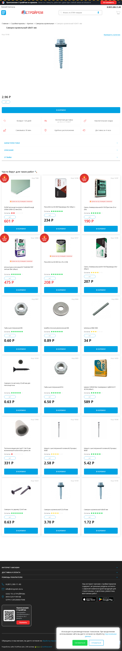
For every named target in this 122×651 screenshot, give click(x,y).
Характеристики (12, 143)
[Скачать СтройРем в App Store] (89, 599)
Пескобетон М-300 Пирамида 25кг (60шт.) (59, 207)
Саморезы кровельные (45, 23)
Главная (5, 23)
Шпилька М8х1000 (91, 328)
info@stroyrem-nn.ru (14, 589)
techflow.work (47, 647)
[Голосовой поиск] (98, 13)
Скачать (23, 622)
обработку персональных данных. (55, 641)
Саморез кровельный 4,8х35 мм (96, 509)
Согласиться (80, 643)
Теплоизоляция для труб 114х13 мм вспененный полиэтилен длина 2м (17, 449)
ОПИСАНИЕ (9, 150)
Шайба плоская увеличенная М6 (56, 328)
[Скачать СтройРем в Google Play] (106, 599)
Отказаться (96, 643)
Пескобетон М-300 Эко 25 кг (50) (56, 262)
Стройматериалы (18, 23)
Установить (108, 2)
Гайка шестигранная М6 (13, 328)
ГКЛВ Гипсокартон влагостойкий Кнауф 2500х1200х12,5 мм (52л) (19, 208)
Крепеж (30, 23)
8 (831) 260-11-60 (114, 7)
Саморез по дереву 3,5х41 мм (15, 509)
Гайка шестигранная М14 (53, 387)
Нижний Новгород (8, 7)
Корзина (118, 12)
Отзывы (8, 157)
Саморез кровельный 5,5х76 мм (56, 509)
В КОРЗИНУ (61, 110)
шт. (6, 102)
